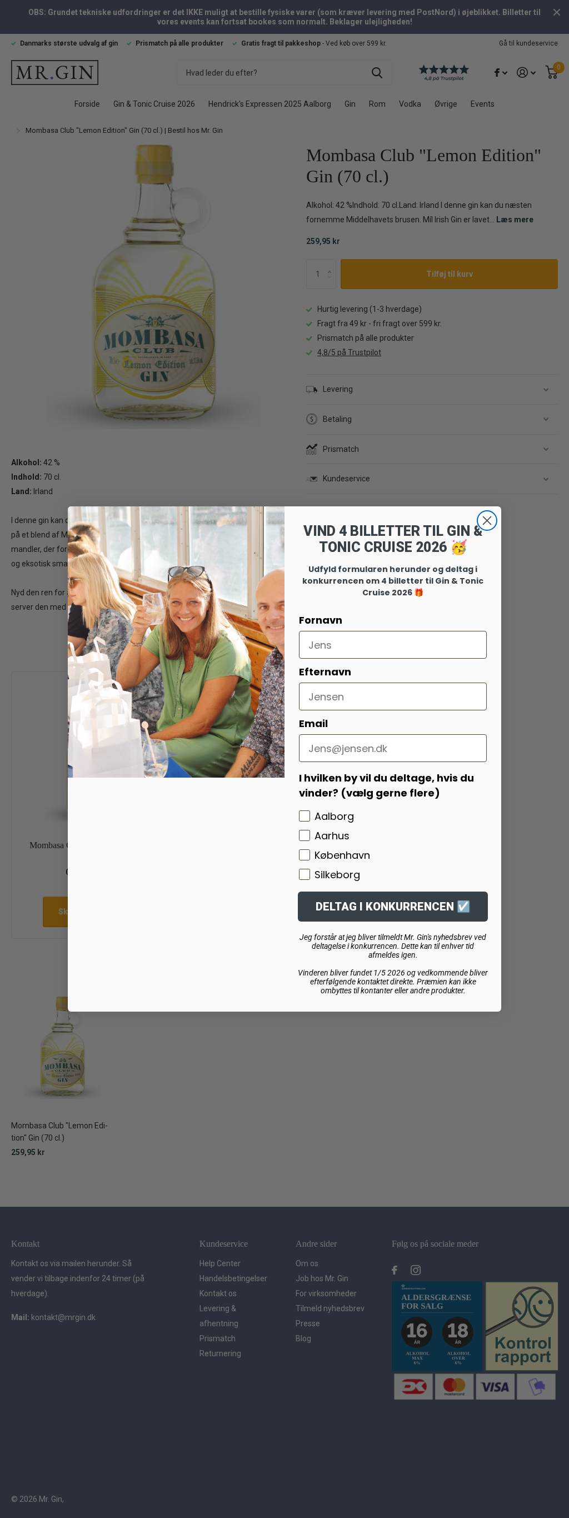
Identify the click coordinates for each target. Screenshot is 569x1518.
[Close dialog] (487, 520)
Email (313, 723)
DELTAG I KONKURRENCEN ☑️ (393, 906)
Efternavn (325, 672)
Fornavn (320, 620)
